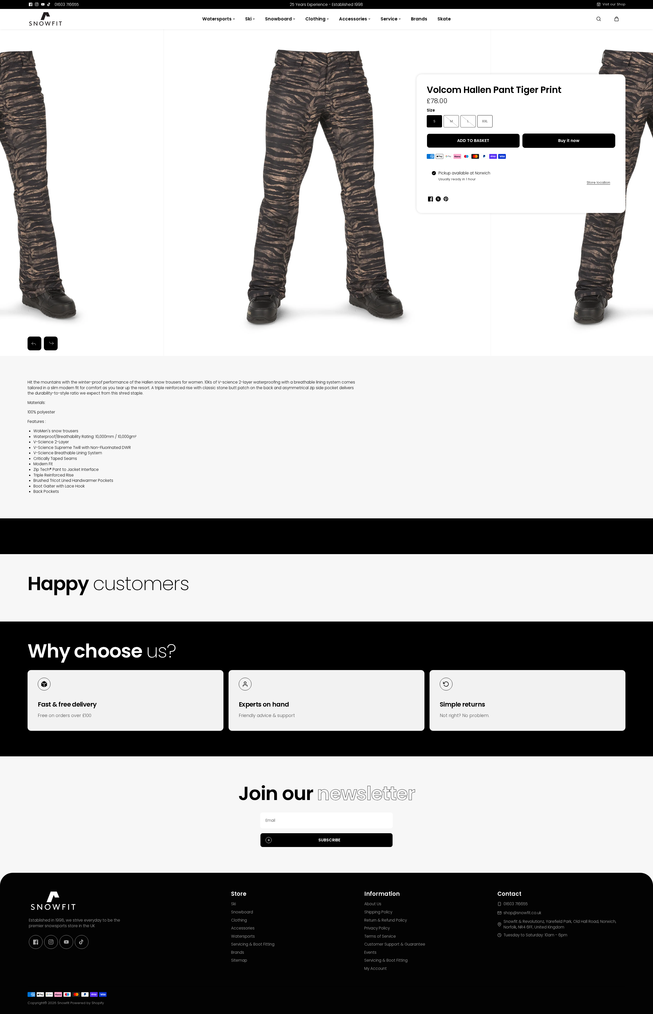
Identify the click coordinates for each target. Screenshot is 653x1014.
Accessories (353, 19)
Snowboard (278, 19)
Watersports (217, 19)
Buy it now (569, 141)
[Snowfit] (45, 19)
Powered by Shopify (87, 1002)
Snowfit (63, 1002)
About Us (372, 903)
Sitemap (239, 960)
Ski (248, 19)
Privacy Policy (377, 928)
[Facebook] (31, 4)
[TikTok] (49, 4)
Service (389, 19)
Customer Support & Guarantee (394, 944)
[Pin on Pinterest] (446, 199)
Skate (444, 19)
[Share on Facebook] (430, 199)
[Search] (599, 19)
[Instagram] (37, 4)
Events (370, 952)
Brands (419, 19)
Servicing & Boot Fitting (252, 944)
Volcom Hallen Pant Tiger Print (494, 90)
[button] (616, 19)
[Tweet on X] (438, 199)
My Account (375, 968)
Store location (598, 182)
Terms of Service (380, 936)
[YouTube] (43, 4)
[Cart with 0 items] (616, 19)
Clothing (315, 19)
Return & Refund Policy (385, 920)
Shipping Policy (378, 912)
